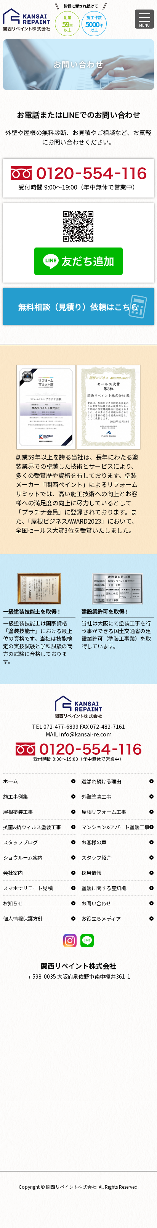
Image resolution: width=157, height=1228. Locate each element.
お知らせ (13, 903)
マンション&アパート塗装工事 (115, 827)
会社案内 (13, 872)
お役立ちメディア (101, 918)
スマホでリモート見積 (28, 888)
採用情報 (91, 872)
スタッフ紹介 (96, 857)
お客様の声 (94, 842)
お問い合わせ (96, 903)
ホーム (10, 781)
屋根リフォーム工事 (104, 811)
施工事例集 (15, 796)
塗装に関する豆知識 (104, 888)
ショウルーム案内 (23, 857)
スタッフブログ (20, 842)
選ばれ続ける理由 (101, 781)
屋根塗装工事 (18, 811)
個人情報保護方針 (23, 918)
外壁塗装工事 (96, 796)
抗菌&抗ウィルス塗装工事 (32, 827)
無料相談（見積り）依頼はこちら (78, 306)
